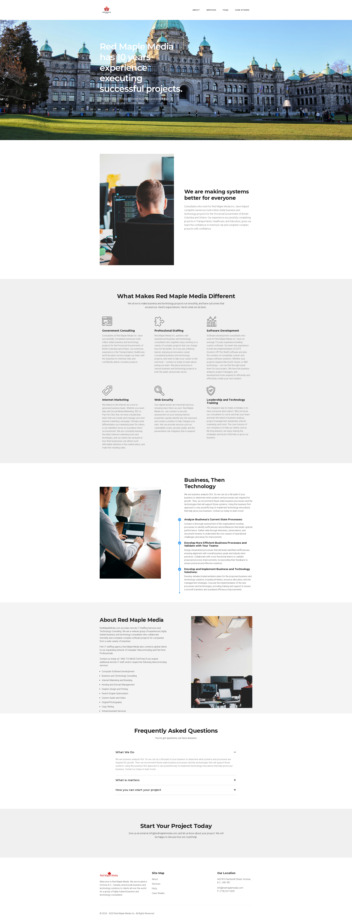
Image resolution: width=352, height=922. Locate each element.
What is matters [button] (128, 780)
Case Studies (242, 10)
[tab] (176, 752)
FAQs (225, 10)
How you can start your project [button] (138, 790)
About (196, 10)
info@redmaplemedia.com (230, 888)
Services (211, 10)
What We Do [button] (125, 752)
